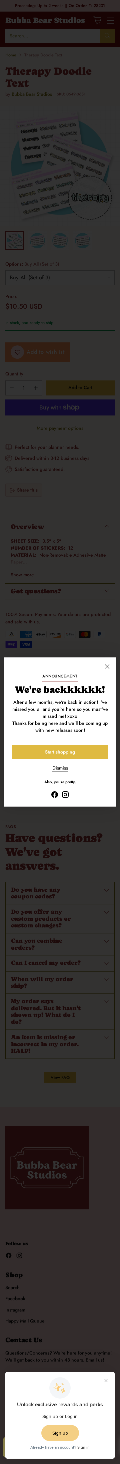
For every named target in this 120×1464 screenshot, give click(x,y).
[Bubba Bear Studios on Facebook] (55, 796)
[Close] (107, 666)
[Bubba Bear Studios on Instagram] (65, 796)
